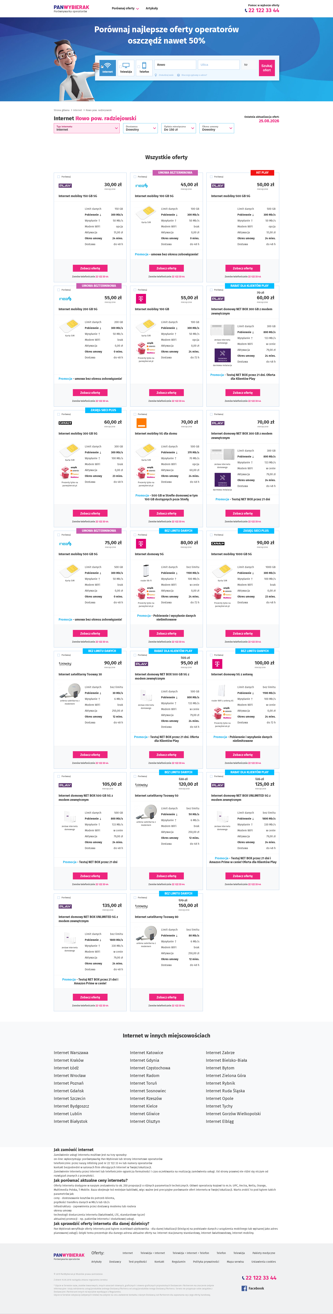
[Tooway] (74, 664)
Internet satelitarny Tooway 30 (80, 674)
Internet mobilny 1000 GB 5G (231, 554)
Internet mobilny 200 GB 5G (78, 309)
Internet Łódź (66, 1068)
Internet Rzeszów (146, 1099)
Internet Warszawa (71, 1053)
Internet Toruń (143, 1083)
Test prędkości (138, 1261)
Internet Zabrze (220, 1053)
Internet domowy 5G (149, 554)
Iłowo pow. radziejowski (99, 110)
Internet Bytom (220, 1068)
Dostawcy (115, 1261)
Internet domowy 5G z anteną (232, 674)
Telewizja (239, 1253)
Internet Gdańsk (69, 1091)
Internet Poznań (69, 1083)
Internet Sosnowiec (148, 1091)
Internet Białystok (70, 1122)
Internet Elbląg (220, 1122)
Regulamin (178, 1261)
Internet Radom (145, 1076)
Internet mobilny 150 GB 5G (78, 196)
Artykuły (152, 8)
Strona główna (62, 110)
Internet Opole (219, 1099)
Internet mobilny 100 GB (152, 309)
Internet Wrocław (70, 1076)
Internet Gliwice (145, 1114)
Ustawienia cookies (263, 1261)
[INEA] (150, 185)
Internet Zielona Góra (226, 1076)
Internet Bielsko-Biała (226, 1060)
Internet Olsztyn (145, 1122)
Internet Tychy (219, 1106)
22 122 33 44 (102, 276)
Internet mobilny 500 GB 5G (230, 196)
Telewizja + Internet (152, 1253)
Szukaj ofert (266, 68)
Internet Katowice (146, 1053)
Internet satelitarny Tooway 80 (156, 917)
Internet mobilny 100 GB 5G (154, 196)
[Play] (74, 185)
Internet (77, 110)
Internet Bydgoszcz (71, 1106)
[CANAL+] (74, 423)
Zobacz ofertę (90, 268)
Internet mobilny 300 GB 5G (78, 433)
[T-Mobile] (150, 299)
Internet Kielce (143, 1106)
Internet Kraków (69, 1060)
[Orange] (150, 423)
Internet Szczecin (70, 1099)
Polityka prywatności (206, 1261)
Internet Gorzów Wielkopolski (233, 1114)
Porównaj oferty (123, 8)
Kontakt (159, 1261)
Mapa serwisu (235, 1261)
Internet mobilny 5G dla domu (156, 433)
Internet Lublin (68, 1114)
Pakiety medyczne (264, 1253)
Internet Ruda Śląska (225, 1091)
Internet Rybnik (220, 1083)
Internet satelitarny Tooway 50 (156, 795)
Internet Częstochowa (150, 1068)
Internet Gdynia (144, 1060)
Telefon (221, 1253)
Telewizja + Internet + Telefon (191, 1253)
